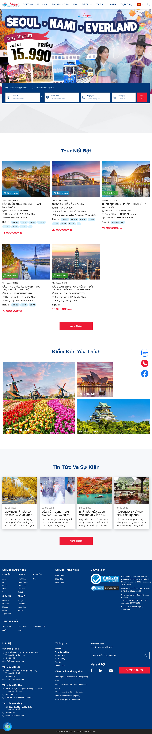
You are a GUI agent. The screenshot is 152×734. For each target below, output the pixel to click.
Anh (4, 579)
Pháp (4, 585)
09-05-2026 (118, 222)
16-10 (15, 227)
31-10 (91, 219)
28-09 (15, 305)
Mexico (5, 607)
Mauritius (22, 607)
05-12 (72, 224)
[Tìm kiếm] (142, 97)
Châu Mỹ (6, 596)
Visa (75, 4)
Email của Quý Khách (102, 646)
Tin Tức (100, 4)
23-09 (41, 222)
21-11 (63, 224)
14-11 (56, 224)
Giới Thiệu (28, 4)
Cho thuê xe (60, 655)
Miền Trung (60, 575)
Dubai (20, 592)
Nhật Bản (22, 579)
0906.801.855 (11, 694)
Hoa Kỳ (5, 600)
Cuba (4, 610)
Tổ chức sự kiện (62, 652)
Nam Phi (21, 604)
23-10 (23, 227)
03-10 (83, 219)
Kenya (20, 610)
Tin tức (58, 662)
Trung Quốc (22, 582)
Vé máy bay (60, 658)
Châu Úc (37, 574)
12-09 (65, 219)
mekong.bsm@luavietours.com (18, 697)
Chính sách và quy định (69, 671)
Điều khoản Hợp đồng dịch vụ (67, 696)
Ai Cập (20, 600)
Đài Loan (21, 589)
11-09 (24, 222)
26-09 (74, 219)
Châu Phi (22, 596)
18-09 (32, 222)
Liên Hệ (112, 4)
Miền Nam (59, 583)
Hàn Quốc (22, 585)
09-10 (6, 227)
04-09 (15, 222)
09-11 (32, 305)
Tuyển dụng (60, 665)
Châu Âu (6, 574)
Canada (5, 604)
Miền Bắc (59, 579)
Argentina (6, 613)
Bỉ (3, 582)
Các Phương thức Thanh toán (67, 699)
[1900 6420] (144, 363)
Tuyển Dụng (126, 4)
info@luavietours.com (14, 661)
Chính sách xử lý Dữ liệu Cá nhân (69, 692)
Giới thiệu (59, 649)
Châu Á (21, 574)
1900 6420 (10, 658)
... (30, 227)
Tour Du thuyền (39, 626)
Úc (34, 579)
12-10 (24, 305)
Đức (4, 589)
